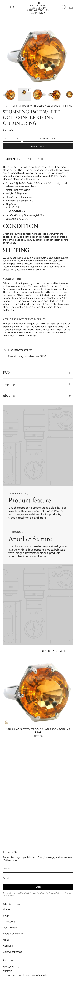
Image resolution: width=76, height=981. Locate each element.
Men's (6, 939)
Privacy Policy (54, 893)
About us (9, 395)
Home (6, 106)
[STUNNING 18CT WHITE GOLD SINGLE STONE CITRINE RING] (38, 691)
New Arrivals (10, 927)
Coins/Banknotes (12, 951)
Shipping (9, 384)
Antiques (8, 945)
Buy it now (38, 146)
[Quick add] (7, 722)
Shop (6, 915)
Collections (9, 921)
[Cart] (71, 7)
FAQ (6, 372)
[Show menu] (4, 7)
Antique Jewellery (13, 933)
